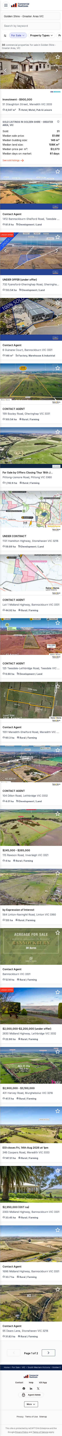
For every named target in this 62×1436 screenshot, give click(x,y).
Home (7, 1367)
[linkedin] (31, 1388)
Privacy (20, 1416)
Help (31, 1382)
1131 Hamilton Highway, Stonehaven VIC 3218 (30, 540)
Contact (19, 1382)
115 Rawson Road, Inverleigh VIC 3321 (25, 855)
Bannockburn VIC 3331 (17, 974)
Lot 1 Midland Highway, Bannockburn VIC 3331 (31, 604)
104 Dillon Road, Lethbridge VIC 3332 (25, 795)
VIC (23, 1367)
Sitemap (43, 1416)
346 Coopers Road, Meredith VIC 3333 (26, 1152)
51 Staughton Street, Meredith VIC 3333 (27, 104)
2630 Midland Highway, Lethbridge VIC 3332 (29, 1033)
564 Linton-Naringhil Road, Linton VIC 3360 (29, 914)
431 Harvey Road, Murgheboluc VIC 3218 (28, 1093)
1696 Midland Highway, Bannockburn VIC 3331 (31, 1271)
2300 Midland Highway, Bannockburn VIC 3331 (31, 1211)
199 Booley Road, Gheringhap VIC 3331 (26, 413)
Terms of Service (40, 1432)
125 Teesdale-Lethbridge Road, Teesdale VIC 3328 (31, 668)
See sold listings (11, 160)
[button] (5, 70)
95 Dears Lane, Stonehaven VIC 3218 (25, 1330)
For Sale (16, 1367)
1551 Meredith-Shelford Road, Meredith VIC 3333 (31, 732)
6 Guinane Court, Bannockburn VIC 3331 (27, 350)
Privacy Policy (21, 1432)
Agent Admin (34, 1395)
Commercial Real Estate (20, 5)
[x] (38, 1388)
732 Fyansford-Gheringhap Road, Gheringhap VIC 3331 (31, 284)
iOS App (43, 1382)
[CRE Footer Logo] (31, 1376)
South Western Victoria (39, 1367)
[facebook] (24, 1388)
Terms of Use (31, 1416)
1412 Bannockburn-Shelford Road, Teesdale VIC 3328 (31, 218)
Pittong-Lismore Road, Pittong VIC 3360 (27, 477)
